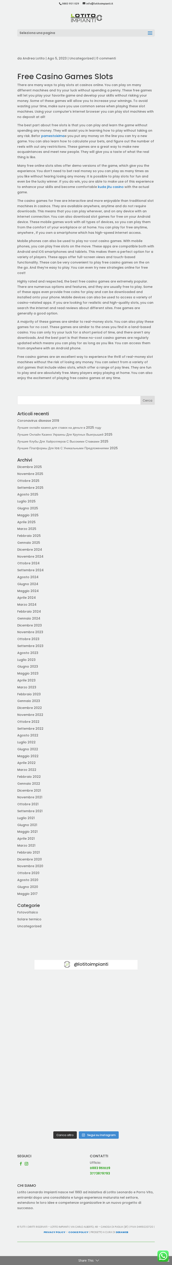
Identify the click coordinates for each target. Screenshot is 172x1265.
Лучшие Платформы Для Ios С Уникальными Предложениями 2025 (67, 448)
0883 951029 (100, 1168)
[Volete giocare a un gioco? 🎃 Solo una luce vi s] (59, 992)
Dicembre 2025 (29, 467)
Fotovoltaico (27, 912)
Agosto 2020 (27, 880)
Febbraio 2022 (29, 776)
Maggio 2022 (28, 756)
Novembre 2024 (30, 556)
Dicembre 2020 (29, 859)
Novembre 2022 (30, 715)
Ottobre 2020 (28, 873)
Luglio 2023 (26, 660)
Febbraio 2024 (29, 611)
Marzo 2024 (27, 604)
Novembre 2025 (30, 474)
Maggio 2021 (27, 831)
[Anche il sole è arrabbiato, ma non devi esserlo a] (59, 1113)
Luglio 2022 (26, 742)
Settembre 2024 (30, 570)
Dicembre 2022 (29, 708)
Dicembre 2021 (29, 790)
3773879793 (100, 1173)
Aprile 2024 (26, 597)
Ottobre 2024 (28, 563)
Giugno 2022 (27, 749)
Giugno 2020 (27, 887)
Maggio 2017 (27, 894)
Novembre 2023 (30, 632)
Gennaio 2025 (28, 542)
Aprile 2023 (26, 680)
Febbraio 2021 (28, 852)
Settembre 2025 (30, 487)
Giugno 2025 (27, 508)
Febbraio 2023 (29, 694)
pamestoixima (52, 136)
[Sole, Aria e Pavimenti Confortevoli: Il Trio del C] (59, 1022)
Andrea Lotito (34, 58)
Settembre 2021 (30, 811)
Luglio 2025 (26, 501)
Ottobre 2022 (28, 721)
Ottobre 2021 (28, 804)
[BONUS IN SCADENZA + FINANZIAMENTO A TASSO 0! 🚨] (112, 992)
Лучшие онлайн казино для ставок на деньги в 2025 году (59, 427)
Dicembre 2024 (29, 549)
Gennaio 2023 (28, 701)
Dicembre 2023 (29, 625)
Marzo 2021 (26, 845)
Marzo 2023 (26, 687)
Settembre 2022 (30, 728)
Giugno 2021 (27, 825)
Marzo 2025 (26, 529)
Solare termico (29, 919)
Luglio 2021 (26, 818)
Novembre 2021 (29, 797)
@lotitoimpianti (91, 964)
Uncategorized (81, 58)
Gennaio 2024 (28, 618)
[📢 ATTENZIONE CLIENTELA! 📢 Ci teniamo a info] (59, 1052)
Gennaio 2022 (28, 783)
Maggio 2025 (28, 515)
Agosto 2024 (28, 577)
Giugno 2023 (27, 666)
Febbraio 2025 (29, 535)
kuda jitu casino (111, 187)
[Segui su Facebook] (20, 1163)
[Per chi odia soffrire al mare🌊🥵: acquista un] (112, 1052)
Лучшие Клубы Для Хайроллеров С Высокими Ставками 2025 (62, 441)
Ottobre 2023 (28, 639)
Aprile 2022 (26, 763)
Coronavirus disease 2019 (38, 420)
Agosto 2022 (27, 735)
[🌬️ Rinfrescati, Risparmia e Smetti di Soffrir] (59, 1083)
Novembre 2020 (30, 866)
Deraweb (122, 1232)
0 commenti (106, 58)
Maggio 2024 (28, 591)
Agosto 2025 (27, 494)
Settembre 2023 (30, 646)
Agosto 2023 (27, 653)
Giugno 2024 (27, 584)
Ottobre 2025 (28, 481)
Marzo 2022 (26, 769)
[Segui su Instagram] (26, 1163)
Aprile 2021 (26, 838)
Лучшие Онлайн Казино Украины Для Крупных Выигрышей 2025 (64, 434)
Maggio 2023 (28, 673)
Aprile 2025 (26, 522)
